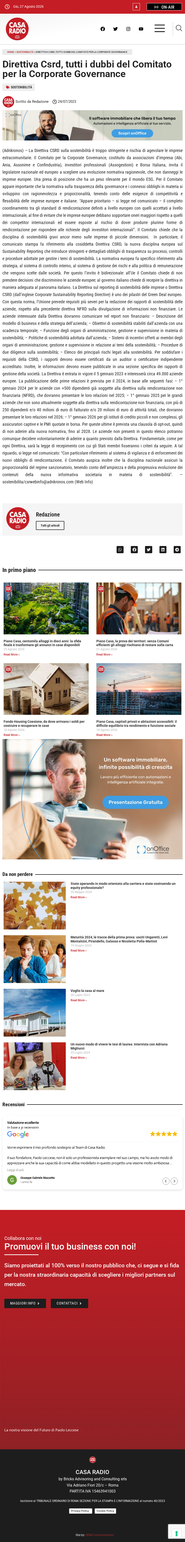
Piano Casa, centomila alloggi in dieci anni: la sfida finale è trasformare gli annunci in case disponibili (42, 643)
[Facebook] (102, 28)
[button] (120, 549)
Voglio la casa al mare (87, 991)
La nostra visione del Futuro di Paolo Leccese (41, 1430)
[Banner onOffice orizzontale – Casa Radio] (92, 139)
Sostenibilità (24, 52)
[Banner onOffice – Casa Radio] (92, 858)
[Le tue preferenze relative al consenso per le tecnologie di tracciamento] (176, 1533)
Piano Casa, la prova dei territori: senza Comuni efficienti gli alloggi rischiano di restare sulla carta (134, 643)
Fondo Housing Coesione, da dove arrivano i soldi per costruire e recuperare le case (44, 724)
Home (10, 52)
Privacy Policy (80, 1510)
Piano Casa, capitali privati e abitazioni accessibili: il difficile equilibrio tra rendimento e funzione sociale (136, 724)
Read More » (12, 654)
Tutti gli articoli (50, 525)
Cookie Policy (105, 1510)
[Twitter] (115, 28)
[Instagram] (128, 28)
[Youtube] (140, 28)
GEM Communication (100, 1535)
